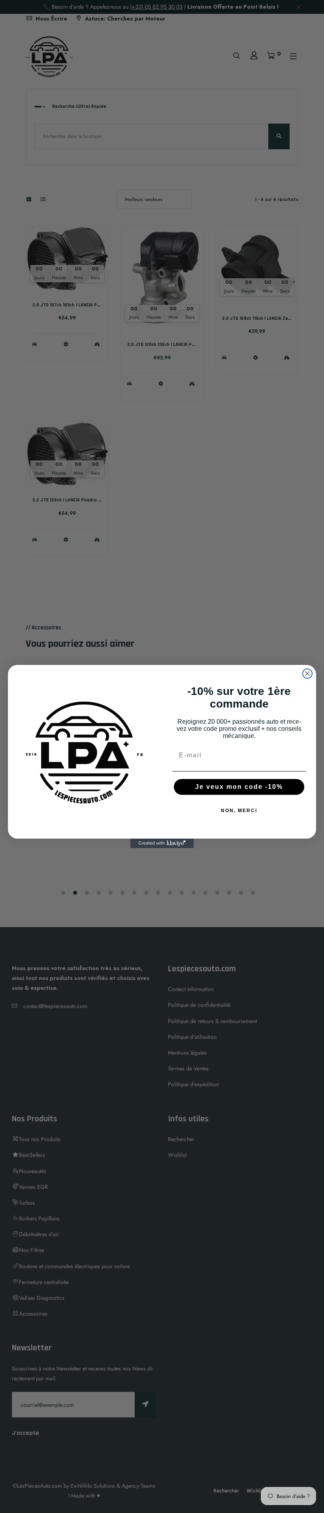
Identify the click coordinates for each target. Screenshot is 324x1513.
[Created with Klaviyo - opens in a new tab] (162, 843)
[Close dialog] (307, 673)
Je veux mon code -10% (239, 786)
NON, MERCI (239, 810)
